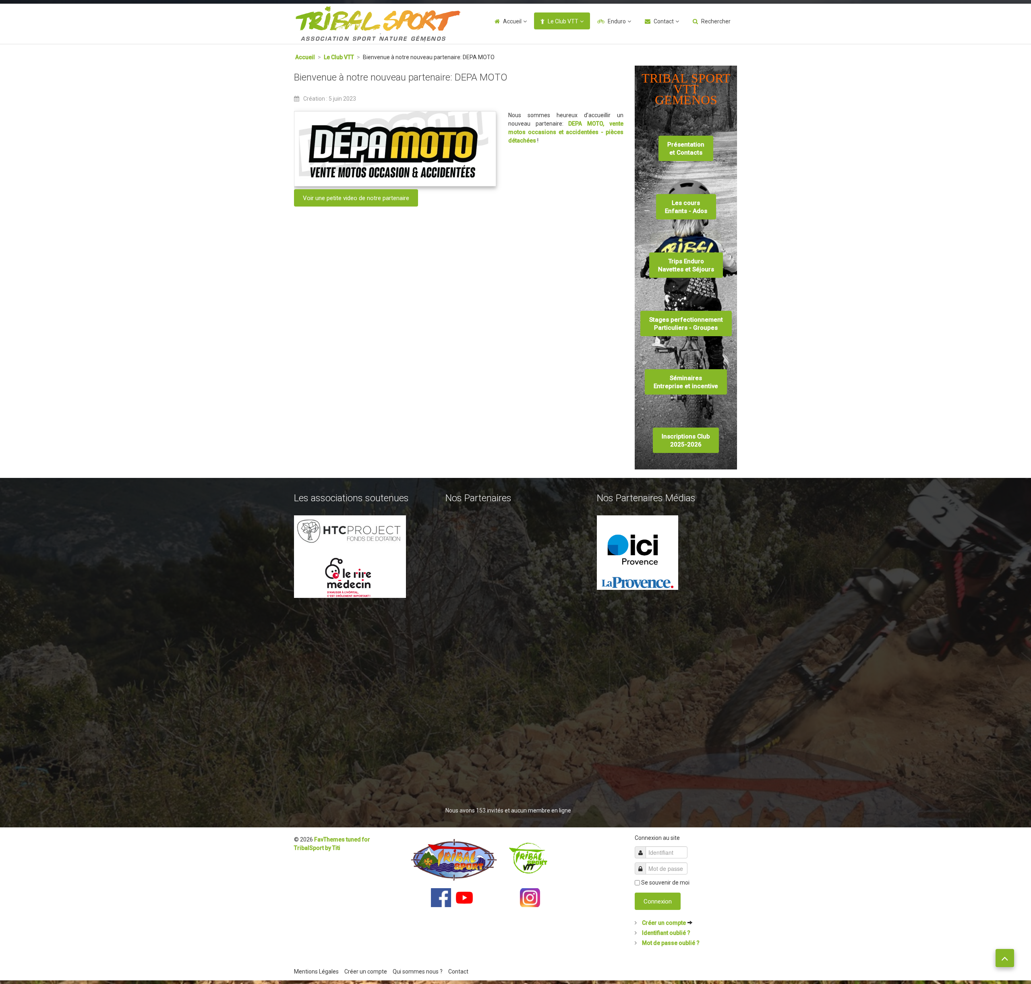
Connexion (658, 901)
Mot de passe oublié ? (670, 943)
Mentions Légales (316, 971)
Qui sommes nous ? (418, 971)
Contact (664, 21)
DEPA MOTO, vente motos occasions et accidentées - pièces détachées (565, 132)
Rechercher (716, 21)
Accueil (512, 21)
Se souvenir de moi (665, 882)
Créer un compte (664, 923)
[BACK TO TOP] (1005, 958)
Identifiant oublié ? (665, 933)
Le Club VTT (563, 21)
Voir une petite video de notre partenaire (356, 198)
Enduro (617, 21)
